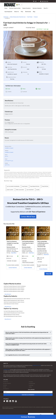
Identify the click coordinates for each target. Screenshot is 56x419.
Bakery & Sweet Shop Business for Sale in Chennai (14, 300)
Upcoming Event (8, 11)
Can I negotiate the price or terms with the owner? (17, 355)
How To (45, 8)
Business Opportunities (14, 8)
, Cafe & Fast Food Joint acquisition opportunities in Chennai (27, 177)
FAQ (22, 11)
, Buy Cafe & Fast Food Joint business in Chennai (34, 175)
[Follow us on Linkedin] (10, 401)
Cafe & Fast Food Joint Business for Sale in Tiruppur (14, 289)
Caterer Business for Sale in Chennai (11, 303)
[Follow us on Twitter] (4, 401)
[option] (13, 248)
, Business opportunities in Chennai (43, 173)
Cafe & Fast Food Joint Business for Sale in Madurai (14, 288)
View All (48, 274)
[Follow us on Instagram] (13, 401)
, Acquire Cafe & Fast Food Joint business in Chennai (28, 176)
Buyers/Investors (27, 8)
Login (35, 1)
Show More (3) (8, 306)
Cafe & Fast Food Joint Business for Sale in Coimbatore (15, 286)
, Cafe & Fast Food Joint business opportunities (26, 173)
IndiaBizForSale (6, 369)
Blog (34, 11)
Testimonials (28, 11)
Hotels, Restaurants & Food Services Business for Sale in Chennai (17, 298)
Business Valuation (37, 8)
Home (5, 8)
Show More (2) (8, 319)
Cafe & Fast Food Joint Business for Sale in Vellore (14, 291)
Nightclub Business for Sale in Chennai (11, 314)
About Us (16, 11)
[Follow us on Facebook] (7, 401)
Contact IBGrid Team (28, 217)
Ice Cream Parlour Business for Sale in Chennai (13, 311)
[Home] (10, 6)
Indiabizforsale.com (37, 365)
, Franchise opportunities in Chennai (34, 172)
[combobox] (19, 4)
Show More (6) (8, 294)
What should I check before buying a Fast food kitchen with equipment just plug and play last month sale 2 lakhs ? (27, 338)
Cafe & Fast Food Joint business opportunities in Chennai (15, 172)
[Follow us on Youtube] (16, 401)
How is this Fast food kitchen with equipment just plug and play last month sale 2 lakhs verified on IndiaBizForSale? (26, 344)
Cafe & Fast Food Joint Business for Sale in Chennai (14, 302)
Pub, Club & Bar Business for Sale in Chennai (13, 316)
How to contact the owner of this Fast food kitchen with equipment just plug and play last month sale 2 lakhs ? (26, 333)
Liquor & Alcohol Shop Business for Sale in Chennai (14, 312)
